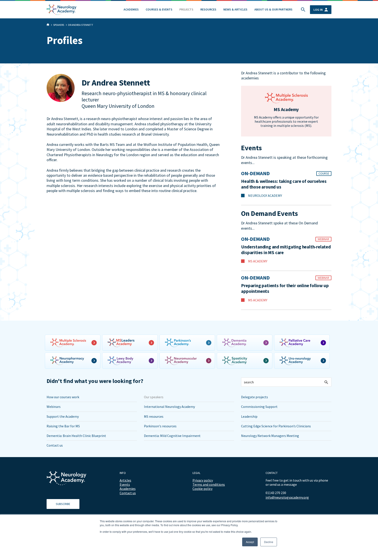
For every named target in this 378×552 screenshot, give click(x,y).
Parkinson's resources (160, 426)
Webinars (54, 406)
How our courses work (63, 397)
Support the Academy (63, 416)
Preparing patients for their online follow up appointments (285, 288)
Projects (186, 9)
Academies (131, 9)
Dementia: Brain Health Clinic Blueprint (76, 435)
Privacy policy (202, 480)
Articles (125, 480)
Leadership (249, 416)
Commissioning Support (259, 406)
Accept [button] (250, 542)
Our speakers (153, 397)
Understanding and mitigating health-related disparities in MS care (286, 249)
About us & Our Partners (273, 9)
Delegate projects (254, 397)
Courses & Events (159, 9)
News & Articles (235, 9)
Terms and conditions (208, 484)
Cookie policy (202, 488)
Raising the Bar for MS (63, 426)
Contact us (55, 445)
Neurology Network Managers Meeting (270, 435)
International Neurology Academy (169, 406)
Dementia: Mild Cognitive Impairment (172, 435)
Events (125, 484)
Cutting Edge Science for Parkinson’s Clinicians (276, 426)
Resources (208, 9)
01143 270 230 (276, 493)
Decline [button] (268, 542)
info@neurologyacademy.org (287, 497)
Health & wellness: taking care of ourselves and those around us (283, 184)
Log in (318, 10)
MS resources (153, 416)
